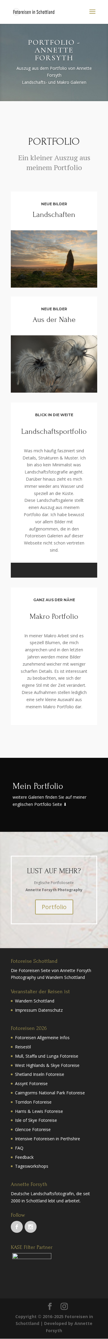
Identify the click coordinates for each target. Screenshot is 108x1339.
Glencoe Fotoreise (33, 1129)
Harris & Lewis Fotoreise (39, 1111)
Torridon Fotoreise (33, 1102)
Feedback (24, 1157)
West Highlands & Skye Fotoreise (47, 1065)
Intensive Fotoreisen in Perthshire (47, 1138)
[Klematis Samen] (54, 391)
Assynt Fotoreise (31, 1083)
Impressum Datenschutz (39, 1010)
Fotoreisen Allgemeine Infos (42, 1037)
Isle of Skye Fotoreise (36, 1120)
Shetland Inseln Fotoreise (39, 1074)
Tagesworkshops (31, 1166)
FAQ (19, 1148)
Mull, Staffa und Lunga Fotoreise (46, 1056)
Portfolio (54, 907)
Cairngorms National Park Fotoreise (50, 1093)
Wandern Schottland (34, 1001)
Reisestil (23, 1047)
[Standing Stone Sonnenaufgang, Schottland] (54, 286)
